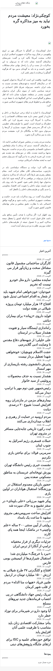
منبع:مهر (47, 240)
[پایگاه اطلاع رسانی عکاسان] (26, 4)
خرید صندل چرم (44, 662)
